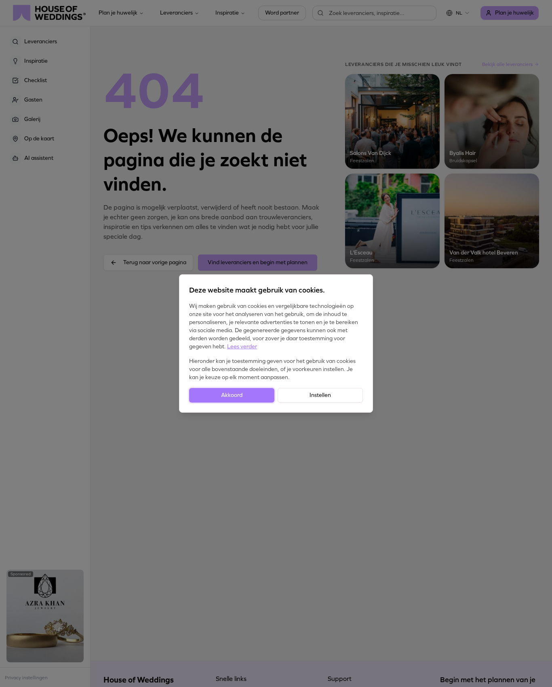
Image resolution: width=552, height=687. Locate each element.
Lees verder (242, 346)
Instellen (320, 395)
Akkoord (231, 395)
